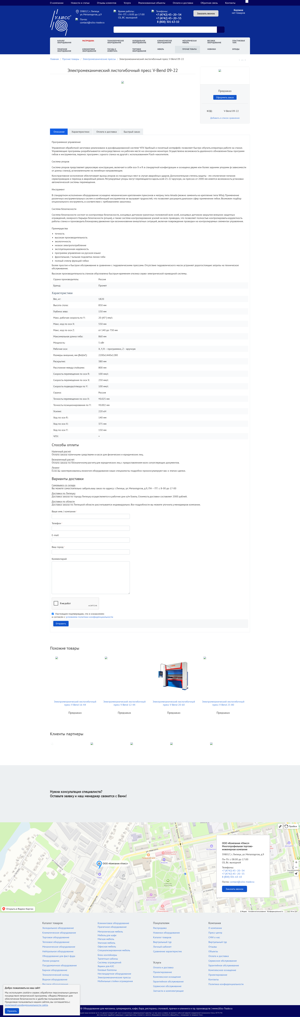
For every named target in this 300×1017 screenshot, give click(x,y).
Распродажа (88, 40)
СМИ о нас (214, 937)
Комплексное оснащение (167, 976)
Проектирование (162, 972)
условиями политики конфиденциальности (89, 616)
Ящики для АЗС (106, 966)
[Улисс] (60, 22)
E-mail (55, 535)
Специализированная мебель (114, 950)
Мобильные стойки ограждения (115, 981)
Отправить (61, 623)
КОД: (209, 110)
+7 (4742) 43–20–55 (168, 18)
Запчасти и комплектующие (168, 990)
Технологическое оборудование (115, 41)
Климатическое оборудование (164, 41)
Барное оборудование (54, 970)
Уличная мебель (106, 942)
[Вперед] (249, 59)
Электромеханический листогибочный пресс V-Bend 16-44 (75, 703)
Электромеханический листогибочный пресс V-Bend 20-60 (174, 703)
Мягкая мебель (106, 939)
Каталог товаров (162, 937)
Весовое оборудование (214, 41)
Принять (12, 1010)
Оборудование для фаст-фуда (58, 956)
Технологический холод (55, 974)
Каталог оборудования (64, 41)
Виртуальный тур (162, 942)
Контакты (230, 2)
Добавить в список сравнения (225, 118)
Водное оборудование (54, 979)
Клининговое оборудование (89, 50)
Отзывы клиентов (106, 2)
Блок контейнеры (107, 954)
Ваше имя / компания (63, 511)
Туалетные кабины (108, 958)
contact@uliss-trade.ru (92, 22)
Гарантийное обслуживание (168, 981)
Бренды (235, 49)
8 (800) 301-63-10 (168, 22)
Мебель (160, 49)
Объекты (213, 951)
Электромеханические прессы (114, 977)
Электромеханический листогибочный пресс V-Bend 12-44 (124, 703)
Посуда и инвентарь (112, 50)
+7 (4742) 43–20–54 (168, 14)
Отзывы (212, 946)
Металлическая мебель (189, 41)
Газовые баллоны (107, 969)
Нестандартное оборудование (114, 973)
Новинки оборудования (166, 932)
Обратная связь (209, 2)
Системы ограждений (109, 962)
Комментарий (59, 558)
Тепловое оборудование (55, 942)
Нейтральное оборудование (57, 951)
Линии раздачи (50, 960)
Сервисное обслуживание (167, 986)
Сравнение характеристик (167, 951)
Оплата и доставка (183, 2)
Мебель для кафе (107, 935)
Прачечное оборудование (64, 50)
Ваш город (57, 547)
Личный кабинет (162, 946)
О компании (56, 2)
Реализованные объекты (151, 2)
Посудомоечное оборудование (59, 965)
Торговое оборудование (139, 50)
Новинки (211, 49)
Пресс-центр (215, 932)
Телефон (56, 523)
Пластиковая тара (238, 41)
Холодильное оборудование (139, 41)
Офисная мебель (107, 946)
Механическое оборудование (58, 946)
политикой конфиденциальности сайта (26, 1005)
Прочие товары (189, 49)
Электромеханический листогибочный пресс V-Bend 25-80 (223, 703)
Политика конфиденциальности (226, 984)
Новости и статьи (80, 2)
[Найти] (221, 30)
